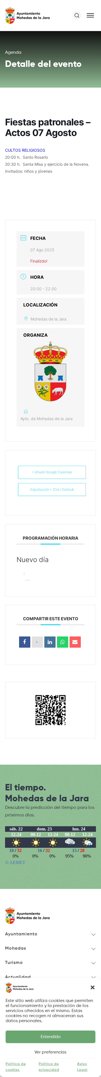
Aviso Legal (82, 1066)
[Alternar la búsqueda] (76, 15)
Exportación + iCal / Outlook (52, 489)
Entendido (51, 1037)
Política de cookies (16, 1066)
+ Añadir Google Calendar (52, 472)
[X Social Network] (37, 642)
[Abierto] (90, 15)
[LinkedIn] (50, 642)
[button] (92, 987)
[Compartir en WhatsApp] (62, 642)
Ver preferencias (50, 1052)
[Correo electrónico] (75, 642)
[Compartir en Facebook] (24, 642)
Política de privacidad (49, 1066)
